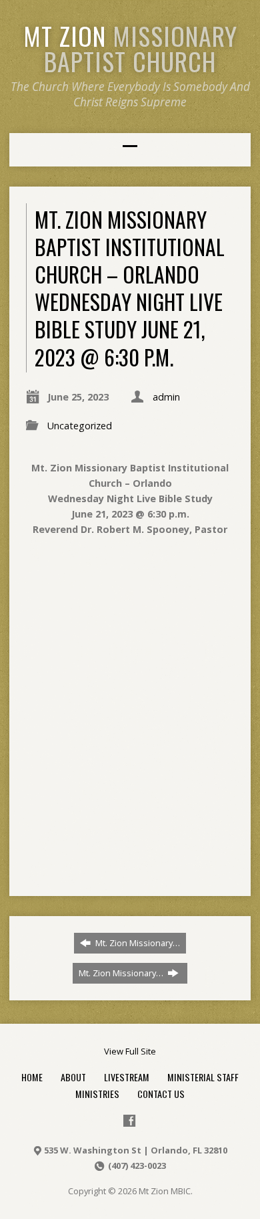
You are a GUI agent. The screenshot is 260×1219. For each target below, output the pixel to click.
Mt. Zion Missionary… (136, 943)
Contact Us (161, 1094)
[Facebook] (129, 1121)
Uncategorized (79, 425)
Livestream (126, 1077)
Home (32, 1077)
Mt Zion (130, 48)
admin (166, 397)
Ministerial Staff (203, 1077)
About (73, 1077)
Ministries (97, 1094)
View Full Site (130, 1051)
